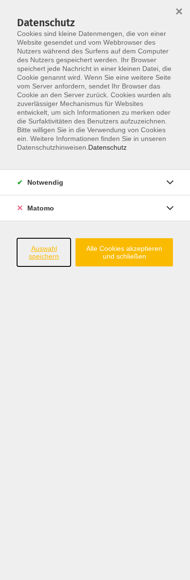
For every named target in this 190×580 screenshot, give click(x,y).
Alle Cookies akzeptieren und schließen (124, 252)
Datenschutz (107, 147)
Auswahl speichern (44, 252)
